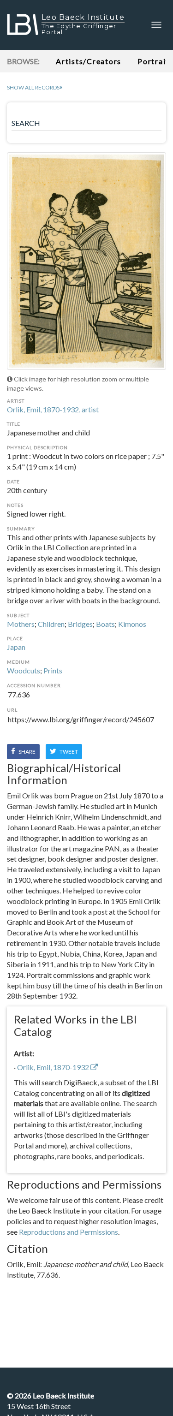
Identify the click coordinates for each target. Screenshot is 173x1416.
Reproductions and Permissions (68, 1231)
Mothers (21, 623)
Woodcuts (23, 670)
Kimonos (132, 623)
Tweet (68, 751)
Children (51, 623)
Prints (52, 670)
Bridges (80, 623)
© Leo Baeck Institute (50, 1395)
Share (27, 751)
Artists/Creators (88, 61)
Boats (105, 623)
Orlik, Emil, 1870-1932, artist (53, 409)
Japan (16, 647)
